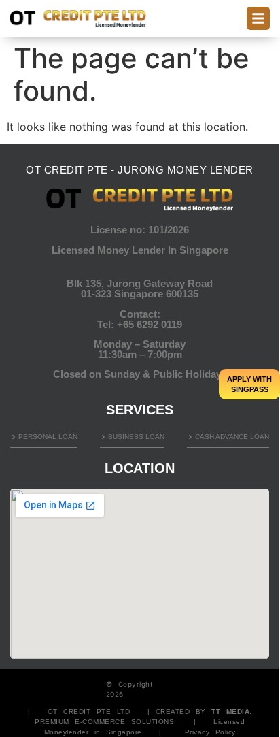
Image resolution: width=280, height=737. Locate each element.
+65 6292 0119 (149, 324)
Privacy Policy (210, 732)
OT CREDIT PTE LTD (89, 711)
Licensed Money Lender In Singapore (140, 250)
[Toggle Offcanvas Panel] (258, 18)
